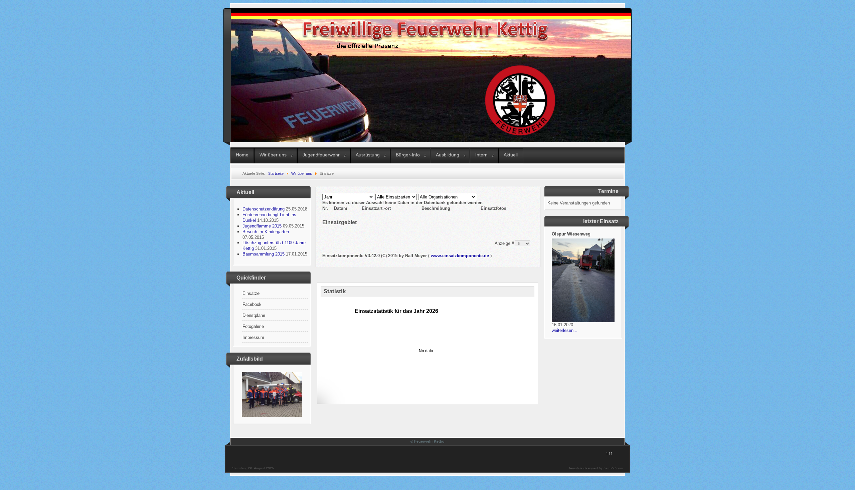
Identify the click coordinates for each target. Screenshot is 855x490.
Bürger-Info (408, 154)
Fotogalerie (253, 326)
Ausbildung (447, 154)
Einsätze (251, 293)
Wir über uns (273, 154)
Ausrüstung (368, 154)
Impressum (253, 337)
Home (242, 154)
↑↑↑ (609, 453)
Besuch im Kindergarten (265, 231)
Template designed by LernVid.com (595, 468)
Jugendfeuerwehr (321, 154)
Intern (481, 154)
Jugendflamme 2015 (262, 225)
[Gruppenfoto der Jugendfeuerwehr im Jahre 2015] (272, 415)
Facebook (252, 304)
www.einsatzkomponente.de (460, 255)
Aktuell (511, 154)
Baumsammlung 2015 (263, 254)
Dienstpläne (253, 315)
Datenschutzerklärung (263, 208)
